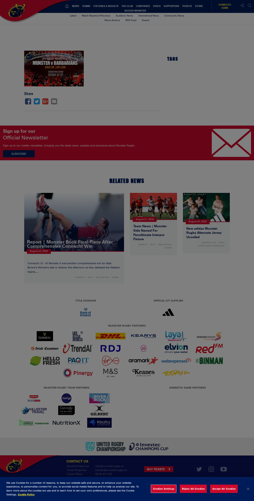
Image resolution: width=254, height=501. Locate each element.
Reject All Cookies (193, 488)
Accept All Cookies (224, 488)
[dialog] (127, 489)
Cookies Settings (163, 488)
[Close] (248, 489)
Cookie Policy (26, 494)
